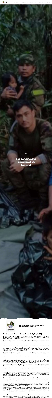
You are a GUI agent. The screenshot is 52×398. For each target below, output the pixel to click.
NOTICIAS (36, 2)
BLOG (44, 2)
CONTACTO (48, 2)
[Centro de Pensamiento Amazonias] (4, 2)
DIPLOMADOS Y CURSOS (30, 2)
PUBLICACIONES (40, 2)
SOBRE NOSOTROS (16, 2)
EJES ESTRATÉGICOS (23, 2)
